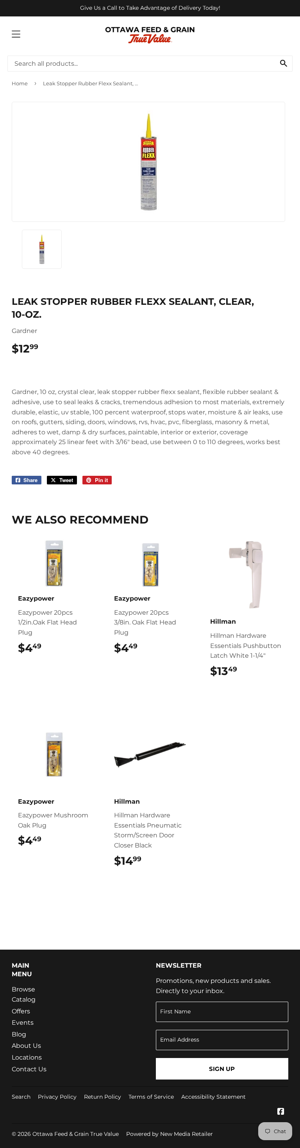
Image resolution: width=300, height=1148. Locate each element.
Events (23, 1022)
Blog (19, 1034)
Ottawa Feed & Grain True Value (75, 1134)
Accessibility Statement (213, 1097)
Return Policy (102, 1097)
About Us (26, 1045)
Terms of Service (151, 1097)
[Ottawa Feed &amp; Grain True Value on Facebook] (280, 1112)
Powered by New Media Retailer (169, 1134)
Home (20, 83)
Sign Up (222, 1068)
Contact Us (29, 1069)
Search (21, 1097)
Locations (27, 1057)
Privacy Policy (57, 1097)
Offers (21, 1011)
